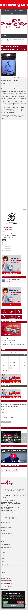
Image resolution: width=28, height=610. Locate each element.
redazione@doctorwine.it (7, 586)
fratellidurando (7, 246)
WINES (3, 552)
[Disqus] (14, 147)
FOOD (2, 561)
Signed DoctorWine (6, 527)
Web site (6, 242)
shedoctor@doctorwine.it (7, 580)
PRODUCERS (4, 567)
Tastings (3, 530)
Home (2, 39)
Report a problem (6, 522)
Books (2, 541)
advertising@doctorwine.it (7, 591)
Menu (5, 35)
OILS (2, 558)
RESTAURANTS (5, 564)
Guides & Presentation (6, 547)
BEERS (3, 555)
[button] (14, 13)
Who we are (7, 10)
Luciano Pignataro (7, 435)
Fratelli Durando (8, 227)
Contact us (20, 10)
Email (5, 244)
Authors (14, 10)
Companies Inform (5, 544)
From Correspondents (6, 533)
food (6, 39)
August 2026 (14, 352)
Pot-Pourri (3, 538)
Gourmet (3, 536)
